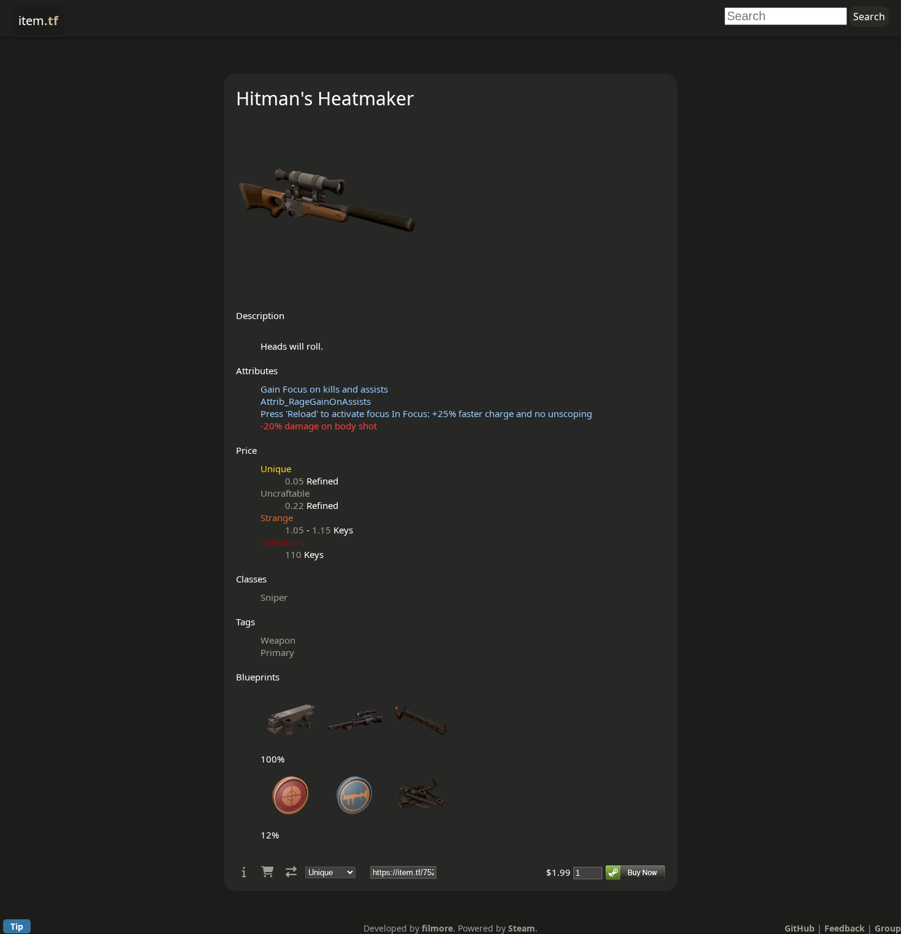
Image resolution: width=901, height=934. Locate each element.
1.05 (294, 530)
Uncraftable (285, 493)
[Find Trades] (291, 871)
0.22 (294, 505)
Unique (275, 468)
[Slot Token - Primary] (355, 822)
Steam (521, 928)
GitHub (800, 928)
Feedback (844, 928)
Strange (276, 517)
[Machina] (355, 746)
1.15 (321, 530)
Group (888, 928)
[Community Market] (267, 871)
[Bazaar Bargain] (418, 746)
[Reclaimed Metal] (291, 746)
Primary (277, 652)
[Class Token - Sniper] (291, 822)
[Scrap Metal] (418, 822)
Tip (16, 926)
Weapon (277, 640)
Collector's (282, 542)
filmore (437, 928)
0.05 (294, 481)
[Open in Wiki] (244, 871)
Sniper (273, 597)
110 (293, 554)
